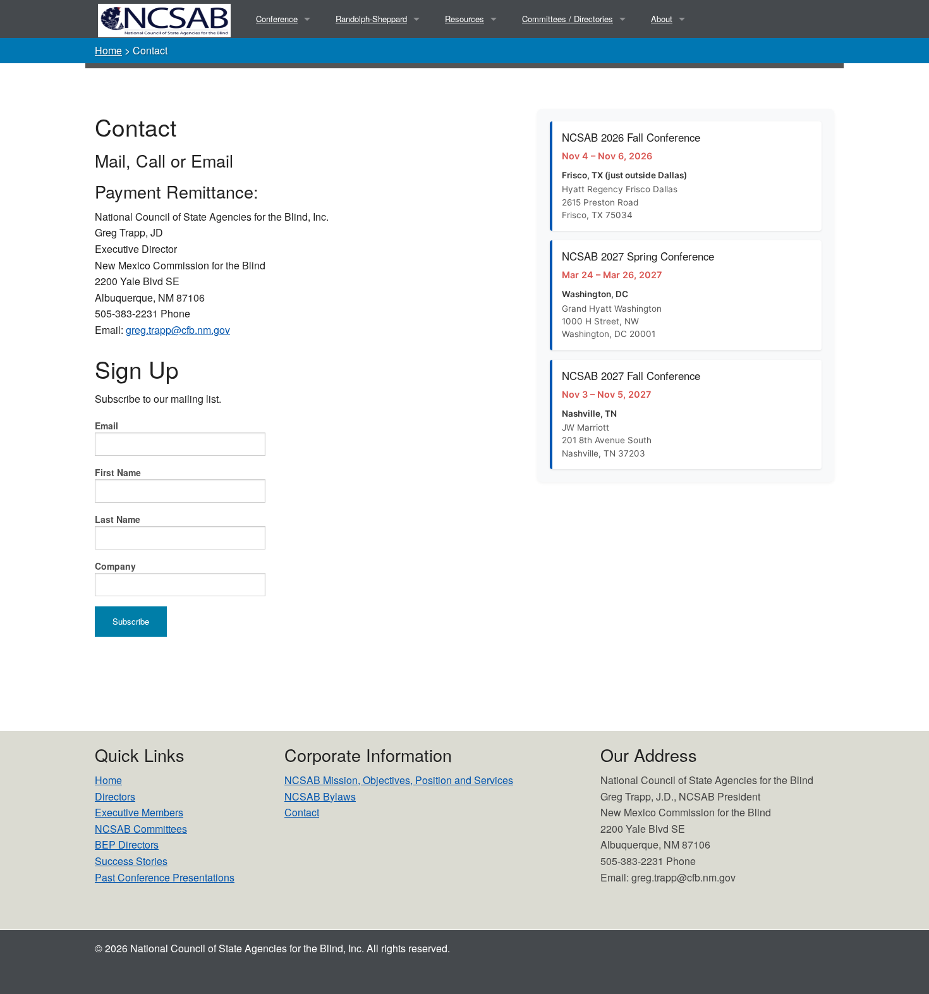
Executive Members (139, 812)
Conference (277, 19)
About (661, 19)
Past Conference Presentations (164, 877)
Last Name (117, 519)
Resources (464, 19)
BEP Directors (127, 844)
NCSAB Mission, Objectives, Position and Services (398, 780)
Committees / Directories (567, 19)
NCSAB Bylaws (320, 796)
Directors (115, 796)
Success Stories (131, 861)
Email (106, 425)
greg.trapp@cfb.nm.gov (178, 329)
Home (108, 50)
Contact (301, 812)
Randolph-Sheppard (371, 19)
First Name (118, 472)
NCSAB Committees (141, 828)
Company (115, 566)
